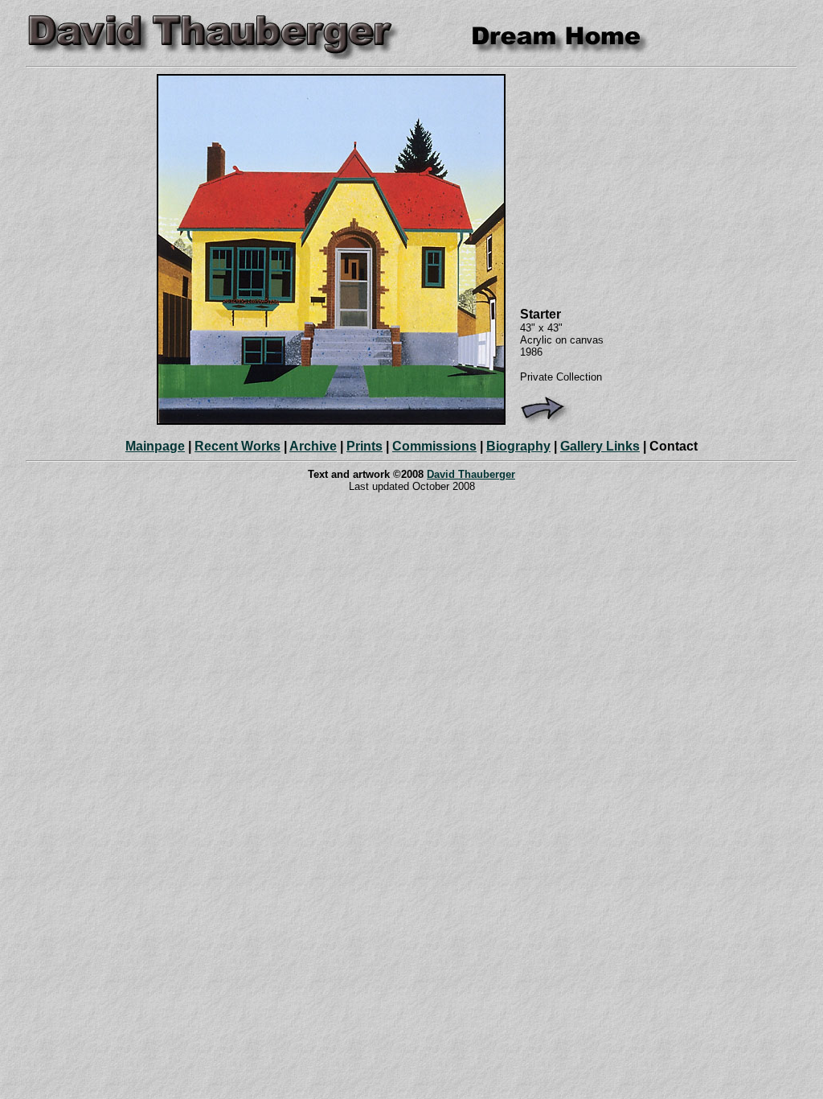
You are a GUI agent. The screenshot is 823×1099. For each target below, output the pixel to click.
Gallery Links (600, 446)
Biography (518, 446)
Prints (364, 446)
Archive (313, 446)
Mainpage (155, 446)
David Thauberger (471, 474)
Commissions (434, 446)
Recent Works (237, 446)
